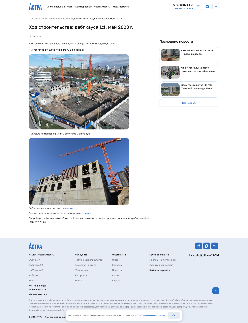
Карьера (117, 265)
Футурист (34, 259)
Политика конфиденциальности (58, 317)
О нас (115, 259)
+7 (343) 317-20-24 (183, 4)
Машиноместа (121, 6)
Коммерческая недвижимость (92, 6)
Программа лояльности (162, 259)
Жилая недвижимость (59, 6)
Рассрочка (81, 275)
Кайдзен (33, 275)
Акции (115, 275)
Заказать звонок (183, 8)
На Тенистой (36, 270)
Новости (117, 270)
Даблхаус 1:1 (36, 265)
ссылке (69, 208)
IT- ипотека (81, 270)
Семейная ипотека (85, 265)
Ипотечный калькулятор (89, 259)
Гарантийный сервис (161, 265)
